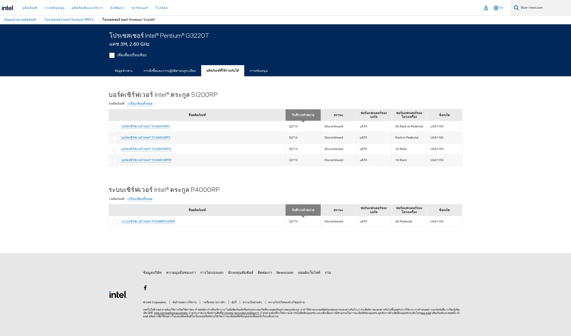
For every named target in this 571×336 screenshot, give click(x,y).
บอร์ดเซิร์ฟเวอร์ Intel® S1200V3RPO (146, 149)
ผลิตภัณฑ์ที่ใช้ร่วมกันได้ (223, 70)
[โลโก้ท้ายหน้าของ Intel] (118, 294)
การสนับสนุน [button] (55, 8)
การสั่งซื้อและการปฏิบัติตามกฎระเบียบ (170, 71)
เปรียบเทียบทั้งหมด (140, 104)
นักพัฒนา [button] (117, 8)
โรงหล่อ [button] (161, 8)
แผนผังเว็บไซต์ (309, 272)
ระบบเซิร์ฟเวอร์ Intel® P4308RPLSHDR (148, 221)
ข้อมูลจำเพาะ (124, 71)
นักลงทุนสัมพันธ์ (240, 272)
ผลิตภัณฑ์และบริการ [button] (87, 8)
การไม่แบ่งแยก (211, 272)
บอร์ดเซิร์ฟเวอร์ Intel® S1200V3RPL (145, 126)
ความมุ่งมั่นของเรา (181, 272)
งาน (328, 272)
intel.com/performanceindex (171, 313)
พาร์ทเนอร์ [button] (140, 8)
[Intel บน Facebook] (145, 289)
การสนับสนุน (259, 71)
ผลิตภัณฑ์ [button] (30, 8)
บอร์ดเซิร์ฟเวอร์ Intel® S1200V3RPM (146, 160)
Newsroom (285, 272)
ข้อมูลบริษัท (152, 272)
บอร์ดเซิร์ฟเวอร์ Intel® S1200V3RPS (145, 137)
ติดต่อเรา (265, 272)
